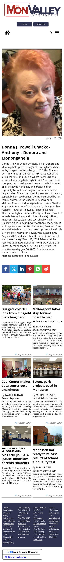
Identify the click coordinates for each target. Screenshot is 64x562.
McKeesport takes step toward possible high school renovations (47, 315)
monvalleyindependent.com (9, 522)
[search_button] (50, 32)
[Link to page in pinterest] (30, 269)
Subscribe (41, 24)
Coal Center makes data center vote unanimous (16, 385)
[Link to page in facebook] (5, 269)
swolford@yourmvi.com (24, 522)
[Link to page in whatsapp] (38, 269)
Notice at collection (16, 557)
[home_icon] (7, 32)
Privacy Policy (8, 542)
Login (24, 24)
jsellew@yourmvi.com (23, 535)
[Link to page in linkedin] (22, 269)
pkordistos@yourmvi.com (39, 538)
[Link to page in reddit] (46, 269)
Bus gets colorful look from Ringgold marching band (16, 313)
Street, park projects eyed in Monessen (45, 385)
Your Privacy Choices (25, 551)
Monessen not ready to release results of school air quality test (45, 456)
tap (57, 32)
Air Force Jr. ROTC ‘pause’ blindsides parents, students (15, 459)
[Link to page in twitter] (14, 269)
